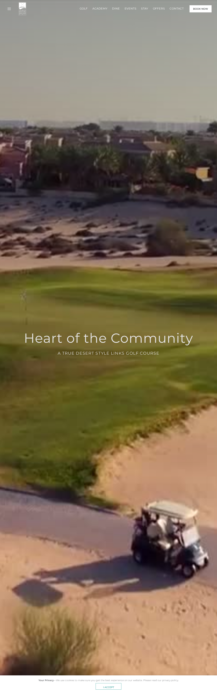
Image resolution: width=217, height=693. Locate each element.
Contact (177, 8)
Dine (116, 8)
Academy (99, 8)
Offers (159, 8)
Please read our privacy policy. (161, 680)
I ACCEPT (108, 687)
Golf (84, 8)
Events (130, 8)
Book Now (200, 8)
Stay (144, 8)
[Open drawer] (9, 9)
